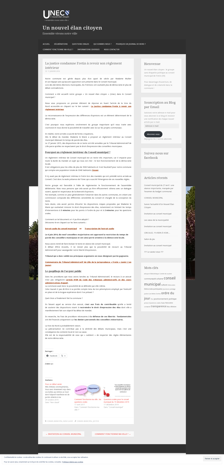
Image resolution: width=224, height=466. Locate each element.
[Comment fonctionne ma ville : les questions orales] (87, 390)
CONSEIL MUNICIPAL (153, 198)
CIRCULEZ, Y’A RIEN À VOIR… (157, 233)
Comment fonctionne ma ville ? (58, 49)
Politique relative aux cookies (72, 462)
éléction (173, 307)
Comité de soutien (166, 274)
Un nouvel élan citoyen (72, 28)
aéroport (147, 274)
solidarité (147, 307)
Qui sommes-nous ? (102, 44)
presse (146, 303)
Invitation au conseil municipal (63, 434)
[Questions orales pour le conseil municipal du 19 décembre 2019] (117, 390)
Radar (163, 303)
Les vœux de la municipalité (156, 220)
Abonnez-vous (153, 134)
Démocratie (171, 285)
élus (168, 307)
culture (164, 285)
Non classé (68, 421)
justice (96, 421)
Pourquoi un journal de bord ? (131, 44)
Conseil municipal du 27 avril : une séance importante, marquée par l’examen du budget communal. (159, 188)
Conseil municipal (54, 421)
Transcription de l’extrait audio (99, 228)
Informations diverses (89, 49)
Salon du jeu (149, 239)
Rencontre (169, 303)
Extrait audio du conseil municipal (61, 228)
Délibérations (61, 44)
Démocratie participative (153, 289)
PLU (152, 299)
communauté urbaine (153, 279)
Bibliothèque (154, 274)
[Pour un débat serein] (59, 393)
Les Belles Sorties (155, 294)
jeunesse (166, 289)
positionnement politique (165, 299)
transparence (158, 306)
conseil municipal (84, 421)
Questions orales (80, 44)
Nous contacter (111, 49)
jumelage (172, 289)
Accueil (46, 44)
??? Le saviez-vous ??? (153, 252)
